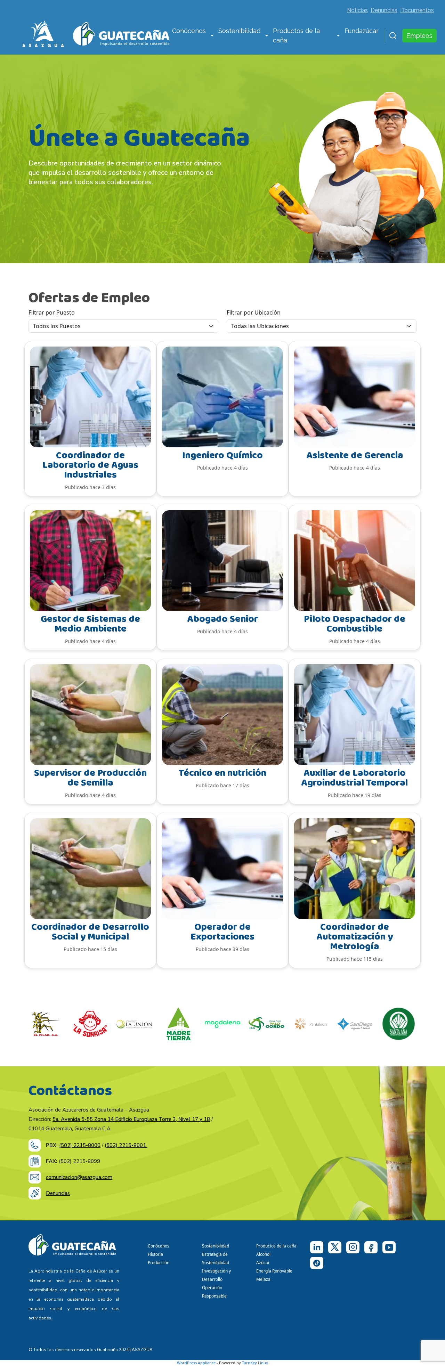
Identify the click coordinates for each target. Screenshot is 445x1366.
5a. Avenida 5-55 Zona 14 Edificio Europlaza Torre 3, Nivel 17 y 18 (131, 1119)
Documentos (417, 10)
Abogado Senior (222, 619)
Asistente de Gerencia (354, 455)
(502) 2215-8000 (79, 1145)
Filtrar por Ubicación (254, 312)
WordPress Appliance (196, 1362)
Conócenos (189, 30)
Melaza (263, 1279)
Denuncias (384, 10)
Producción (158, 1263)
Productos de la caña (296, 35)
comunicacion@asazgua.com (79, 1177)
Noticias (357, 10)
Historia (155, 1254)
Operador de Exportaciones (222, 932)
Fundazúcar (362, 30)
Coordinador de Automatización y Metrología (354, 936)
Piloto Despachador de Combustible (354, 624)
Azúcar (263, 1263)
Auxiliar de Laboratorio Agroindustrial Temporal (354, 778)
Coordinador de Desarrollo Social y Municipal (90, 932)
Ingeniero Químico (222, 455)
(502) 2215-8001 (126, 1145)
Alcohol (263, 1254)
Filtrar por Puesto (52, 312)
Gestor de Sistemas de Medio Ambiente (90, 624)
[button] (212, 36)
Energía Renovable (274, 1271)
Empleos (419, 35)
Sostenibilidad (239, 30)
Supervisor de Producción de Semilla (90, 778)
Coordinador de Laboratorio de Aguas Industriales (90, 465)
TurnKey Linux (255, 1362)
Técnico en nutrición (222, 773)
